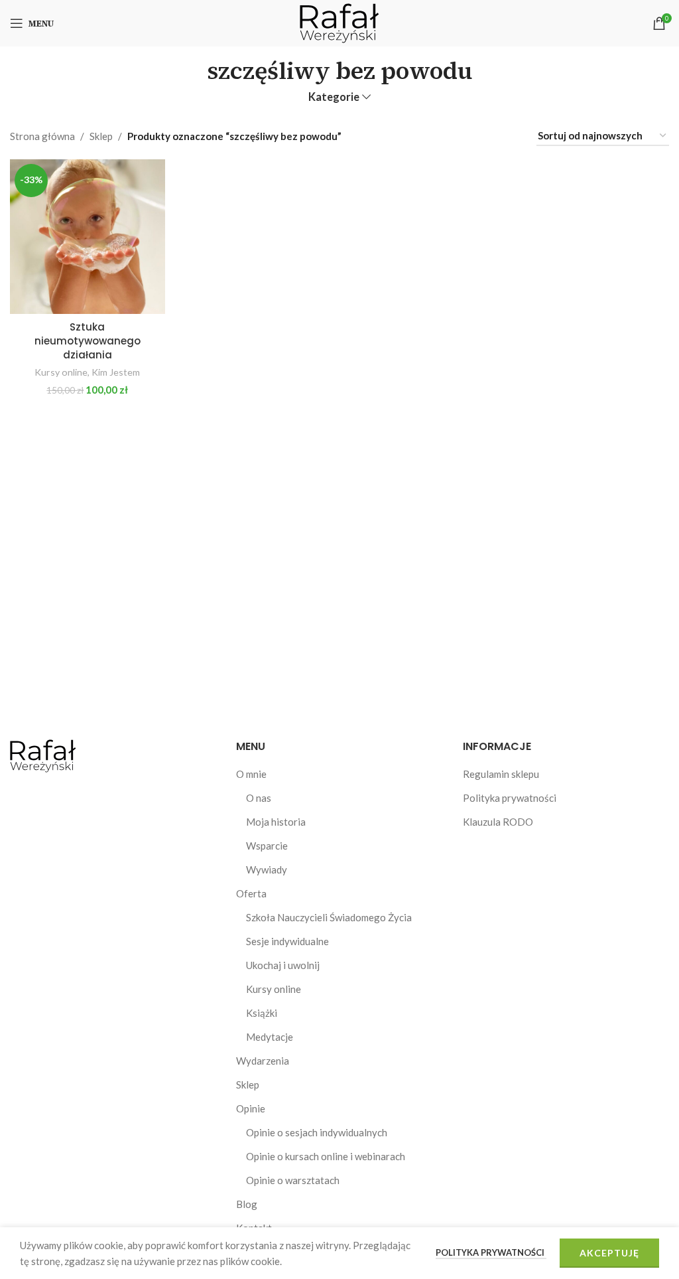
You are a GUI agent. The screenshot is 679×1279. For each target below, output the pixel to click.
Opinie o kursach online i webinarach (325, 1156)
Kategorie (333, 97)
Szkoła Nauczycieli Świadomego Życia (329, 917)
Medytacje (269, 1037)
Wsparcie (267, 846)
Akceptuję (609, 1252)
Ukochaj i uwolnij (283, 965)
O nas (258, 798)
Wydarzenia (262, 1061)
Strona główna (42, 136)
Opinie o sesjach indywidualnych (316, 1132)
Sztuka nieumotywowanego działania (87, 341)
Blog (246, 1204)
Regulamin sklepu (501, 774)
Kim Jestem (116, 372)
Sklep (101, 136)
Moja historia (276, 822)
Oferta (251, 893)
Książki (261, 1013)
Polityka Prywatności (491, 1252)
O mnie (251, 774)
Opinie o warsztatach (293, 1180)
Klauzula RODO (498, 822)
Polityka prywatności (509, 798)
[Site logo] (339, 22)
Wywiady (266, 869)
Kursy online (61, 372)
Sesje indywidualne (287, 941)
